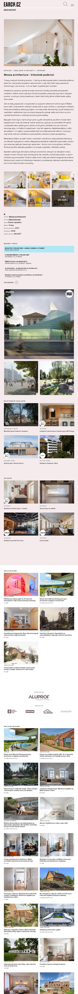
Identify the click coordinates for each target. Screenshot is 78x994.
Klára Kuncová (15, 219)
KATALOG (8, 70)
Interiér (41, 70)
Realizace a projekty (24, 70)
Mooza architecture (17, 217)
